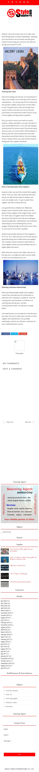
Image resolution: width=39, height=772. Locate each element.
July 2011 (4, 654)
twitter (15, 334)
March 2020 (4, 610)
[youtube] (24, 2)
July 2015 (4, 651)
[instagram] (16, 2)
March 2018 (4, 632)
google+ (23, 334)
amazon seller (11, 702)
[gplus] (28, 2)
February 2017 (5, 639)
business (9, 706)
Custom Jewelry (12, 691)
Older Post (28, 422)
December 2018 (6, 625)
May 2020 (4, 606)
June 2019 (4, 620)
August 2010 (5, 666)
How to (9, 694)
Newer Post (10, 422)
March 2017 (4, 637)
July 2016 (4, 644)
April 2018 (4, 630)
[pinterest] (20, 2)
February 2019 (5, 622)
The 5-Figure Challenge (18, 573)
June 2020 (4, 603)
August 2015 (5, 649)
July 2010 (4, 668)
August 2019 (5, 618)
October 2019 (5, 615)
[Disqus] (19, 453)
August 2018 (5, 627)
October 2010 (5, 661)
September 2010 (6, 663)
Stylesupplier (19, 353)
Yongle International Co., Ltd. (22, 769)
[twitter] (12, 2)
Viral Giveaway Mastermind (20, 582)
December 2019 (6, 613)
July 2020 (4, 601)
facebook (6, 334)
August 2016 (5, 642)
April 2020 (4, 608)
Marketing (7, 532)
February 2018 (5, 634)
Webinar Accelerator (18, 565)
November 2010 (6, 658)
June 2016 (4, 646)
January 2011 (5, 656)
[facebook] (8, 2)
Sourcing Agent (12, 698)
